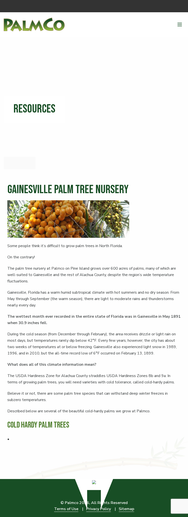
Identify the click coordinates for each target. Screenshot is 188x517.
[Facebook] (180, 5)
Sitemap (126, 509)
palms (138, 268)
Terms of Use (66, 509)
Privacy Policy (98, 509)
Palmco (57, 268)
